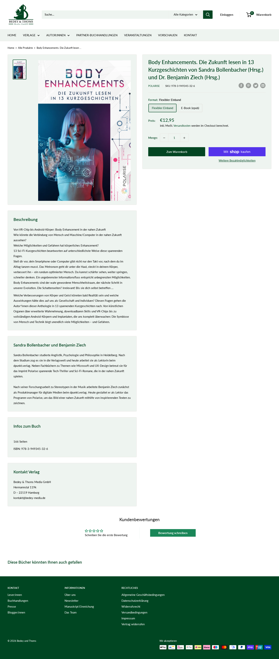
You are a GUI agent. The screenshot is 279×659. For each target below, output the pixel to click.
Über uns (70, 594)
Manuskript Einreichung (79, 606)
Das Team (70, 612)
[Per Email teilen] (263, 85)
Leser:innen (15, 594)
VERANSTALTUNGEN (137, 35)
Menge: (153, 138)
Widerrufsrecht (130, 606)
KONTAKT (190, 35)
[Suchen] (208, 14)
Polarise (154, 85)
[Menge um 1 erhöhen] (184, 138)
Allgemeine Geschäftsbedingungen (143, 594)
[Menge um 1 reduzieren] (164, 138)
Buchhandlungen (18, 600)
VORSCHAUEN (167, 35)
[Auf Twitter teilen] (255, 85)
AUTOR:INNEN (55, 35)
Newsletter (71, 600)
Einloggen (226, 14)
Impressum (128, 618)
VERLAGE (29, 35)
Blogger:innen (16, 612)
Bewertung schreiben (173, 533)
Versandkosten (182, 125)
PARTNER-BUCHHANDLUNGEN (96, 35)
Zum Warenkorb (176, 152)
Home (11, 47)
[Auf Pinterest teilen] (248, 85)
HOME (12, 35)
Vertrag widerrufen (133, 624)
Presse (12, 606)
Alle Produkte (25, 47)
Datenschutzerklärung (134, 600)
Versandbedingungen (134, 612)
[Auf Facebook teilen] (241, 85)
